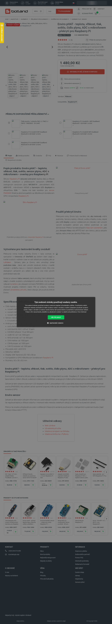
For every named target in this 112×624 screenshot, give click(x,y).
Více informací (81, 312)
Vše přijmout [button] (56, 317)
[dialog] (56, 312)
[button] (56, 323)
